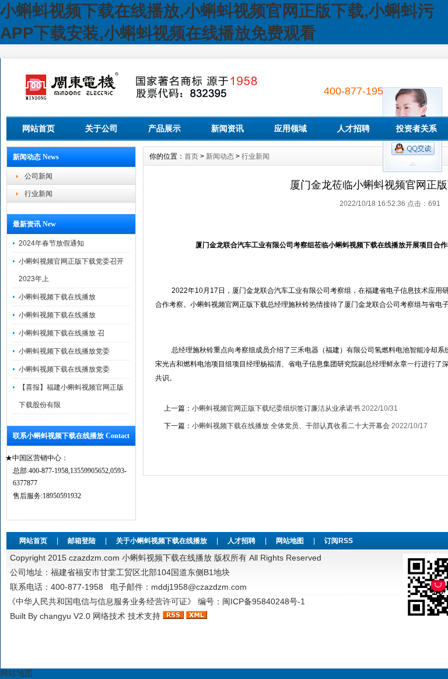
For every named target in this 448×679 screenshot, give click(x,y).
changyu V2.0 (65, 616)
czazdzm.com (94, 557)
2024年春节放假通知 (51, 243)
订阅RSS (338, 541)
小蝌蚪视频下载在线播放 (57, 297)
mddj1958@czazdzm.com (199, 587)
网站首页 (38, 128)
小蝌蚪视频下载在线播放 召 (61, 333)
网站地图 (290, 541)
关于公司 (101, 128)
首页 (191, 156)
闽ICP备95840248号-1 (263, 601)
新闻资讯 (227, 128)
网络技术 (109, 616)
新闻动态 (220, 156)
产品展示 (164, 128)
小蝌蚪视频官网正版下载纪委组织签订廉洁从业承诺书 (276, 408)
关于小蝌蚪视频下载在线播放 (161, 541)
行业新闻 (38, 194)
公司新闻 (38, 176)
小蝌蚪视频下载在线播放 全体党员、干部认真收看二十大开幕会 (291, 426)
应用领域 (290, 128)
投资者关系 (416, 128)
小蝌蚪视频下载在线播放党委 (64, 351)
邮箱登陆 (82, 541)
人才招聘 (353, 128)
